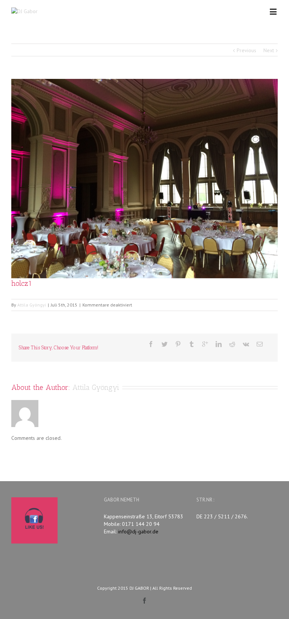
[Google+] (205, 344)
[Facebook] (151, 344)
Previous (246, 50)
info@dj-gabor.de (138, 531)
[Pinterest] (178, 344)
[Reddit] (232, 344)
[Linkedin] (219, 344)
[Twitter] (164, 344)
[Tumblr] (192, 344)
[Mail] (260, 344)
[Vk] (246, 344)
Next (268, 50)
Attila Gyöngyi (31, 305)
